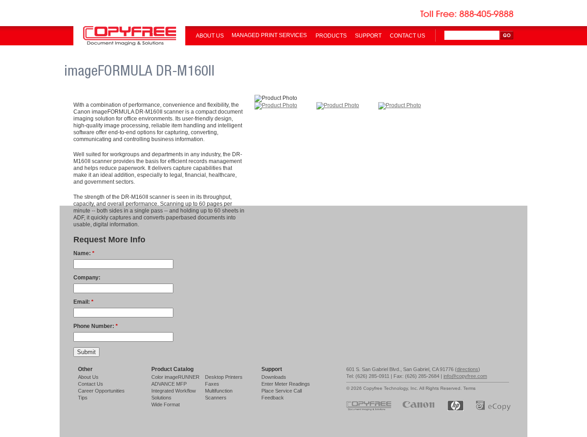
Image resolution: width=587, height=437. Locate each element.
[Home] (129, 43)
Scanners (216, 397)
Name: (83, 253)
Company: (86, 277)
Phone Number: (95, 326)
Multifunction (219, 390)
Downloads (273, 377)
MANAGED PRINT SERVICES (269, 35)
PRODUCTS (331, 36)
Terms (469, 388)
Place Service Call (281, 390)
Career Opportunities (101, 390)
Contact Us (90, 384)
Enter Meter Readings (285, 384)
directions (467, 369)
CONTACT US (407, 36)
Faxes (212, 384)
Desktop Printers (224, 377)
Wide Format (165, 404)
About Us (88, 377)
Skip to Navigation (567, 10)
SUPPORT (368, 36)
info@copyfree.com (465, 376)
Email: (83, 302)
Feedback (272, 397)
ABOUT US (210, 36)
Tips (83, 397)
